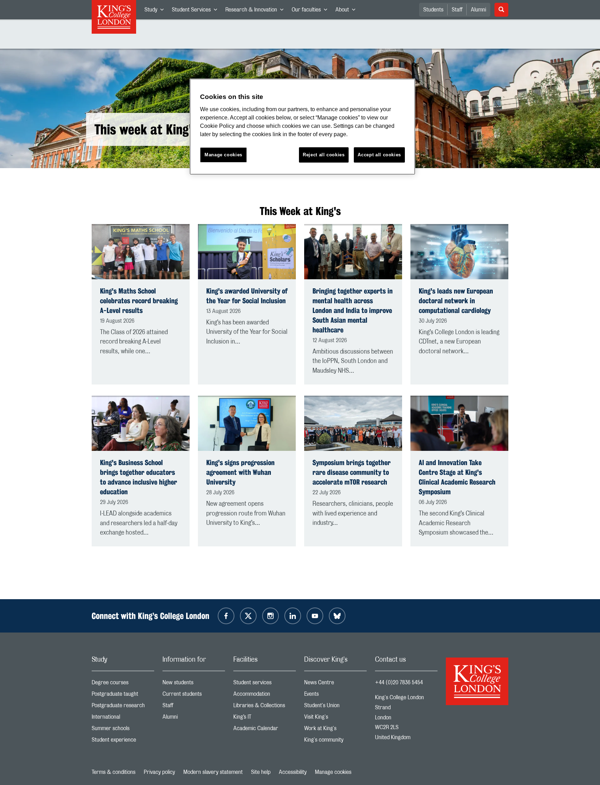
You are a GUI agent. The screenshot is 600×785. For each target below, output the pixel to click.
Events (335, 695)
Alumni (478, 10)
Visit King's (335, 718)
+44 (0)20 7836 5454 (399, 682)
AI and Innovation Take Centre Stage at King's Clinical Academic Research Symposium (457, 477)
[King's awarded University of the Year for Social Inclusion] (247, 251)
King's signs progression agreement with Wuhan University (240, 472)
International (123, 718)
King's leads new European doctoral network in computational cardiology (456, 300)
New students (193, 684)
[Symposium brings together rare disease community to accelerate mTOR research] (353, 423)
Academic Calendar (264, 730)
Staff (457, 10)
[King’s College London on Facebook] (226, 616)
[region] (302, 126)
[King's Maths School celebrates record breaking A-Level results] (141, 251)
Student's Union (335, 707)
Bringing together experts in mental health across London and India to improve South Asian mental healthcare (352, 310)
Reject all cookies (324, 154)
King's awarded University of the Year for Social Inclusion (247, 296)
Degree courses (123, 684)
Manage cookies (333, 772)
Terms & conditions (113, 772)
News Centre (335, 684)
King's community (335, 741)
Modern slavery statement (213, 772)
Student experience (123, 741)
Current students (193, 695)
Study (156, 11)
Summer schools (123, 730)
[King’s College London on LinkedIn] (292, 616)
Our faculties (311, 11)
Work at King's (335, 730)
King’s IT (264, 718)
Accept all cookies (379, 154)
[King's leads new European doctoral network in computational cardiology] (459, 251)
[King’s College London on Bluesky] (337, 616)
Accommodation (264, 695)
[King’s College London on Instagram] (270, 616)
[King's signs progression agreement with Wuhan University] (247, 423)
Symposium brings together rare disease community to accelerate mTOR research (351, 472)
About (347, 11)
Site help (260, 772)
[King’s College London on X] (248, 616)
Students (433, 10)
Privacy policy (159, 772)
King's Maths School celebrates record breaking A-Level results (139, 300)
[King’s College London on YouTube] (315, 616)
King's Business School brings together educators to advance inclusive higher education (138, 477)
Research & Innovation (256, 11)
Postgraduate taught (123, 695)
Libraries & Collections (264, 707)
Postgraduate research (123, 707)
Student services (264, 684)
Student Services (196, 11)
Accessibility (293, 772)
